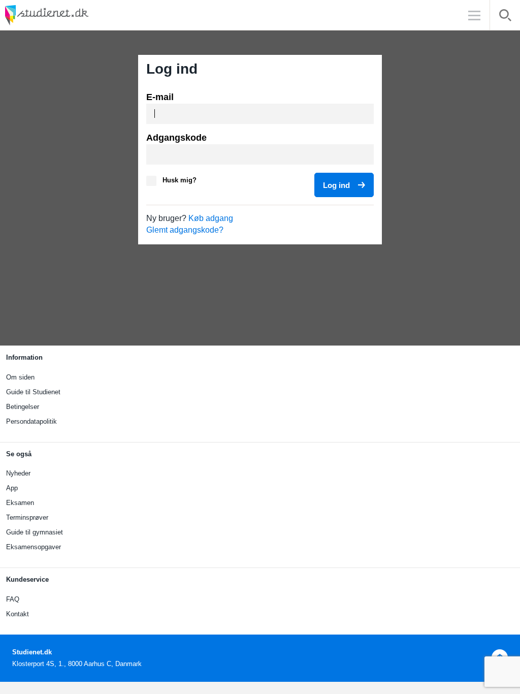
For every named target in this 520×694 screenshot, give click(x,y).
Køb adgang (210, 218)
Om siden (20, 377)
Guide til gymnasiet (34, 532)
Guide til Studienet (33, 392)
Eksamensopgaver (33, 547)
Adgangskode (176, 138)
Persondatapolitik (31, 421)
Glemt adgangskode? (184, 230)
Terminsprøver (27, 517)
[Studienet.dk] (71, 15)
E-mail (160, 97)
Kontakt (17, 614)
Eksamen (20, 503)
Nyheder (18, 473)
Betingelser (22, 407)
